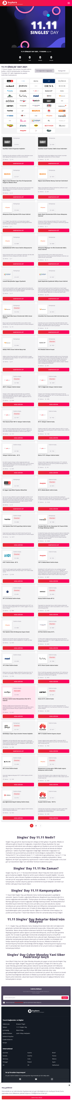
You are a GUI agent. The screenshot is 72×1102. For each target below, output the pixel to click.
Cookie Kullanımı (8, 1039)
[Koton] (10, 106)
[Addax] (10, 101)
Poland (29, 1062)
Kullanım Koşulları (8, 1036)
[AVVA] (7, 761)
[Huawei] (49, 111)
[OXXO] (62, 86)
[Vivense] (23, 106)
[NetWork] (62, 91)
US (3, 1065)
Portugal (5, 1062)
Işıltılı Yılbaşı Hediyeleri (23, 1033)
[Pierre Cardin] (23, 96)
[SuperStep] (10, 111)
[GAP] (49, 81)
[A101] (7, 555)
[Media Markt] (23, 131)
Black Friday (19, 1030)
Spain (54, 1062)
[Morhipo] (36, 116)
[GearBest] (49, 101)
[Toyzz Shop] (10, 126)
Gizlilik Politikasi (7, 1033)
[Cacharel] (10, 86)
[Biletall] (10, 81)
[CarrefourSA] (23, 81)
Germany (5, 1059)
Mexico (54, 1059)
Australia (5, 1052)
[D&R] (49, 106)
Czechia (29, 1056)
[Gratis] (36, 126)
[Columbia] (10, 91)
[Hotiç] (36, 81)
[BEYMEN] (62, 121)
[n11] (23, 116)
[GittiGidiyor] (49, 121)
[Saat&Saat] (49, 96)
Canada (5, 1056)
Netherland (55, 1065)
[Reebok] (49, 91)
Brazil (54, 1052)
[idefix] (23, 126)
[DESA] (49, 86)
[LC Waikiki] (10, 116)
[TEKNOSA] (62, 111)
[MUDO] (62, 126)
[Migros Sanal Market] (36, 111)
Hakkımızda (6, 1024)
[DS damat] (7, 591)
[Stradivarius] (23, 86)
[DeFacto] (10, 121)
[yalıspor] (36, 91)
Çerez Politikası (19, 1002)
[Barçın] (62, 96)
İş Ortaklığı (6, 1030)
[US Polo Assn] (36, 106)
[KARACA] (62, 101)
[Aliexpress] (49, 116)
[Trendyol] (62, 116)
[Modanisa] (62, 106)
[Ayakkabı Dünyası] (23, 101)
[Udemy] (7, 795)
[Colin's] (23, 91)
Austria (29, 1052)
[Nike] (23, 111)
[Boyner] (49, 126)
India (28, 1059)
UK (28, 1065)
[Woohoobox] (36, 131)
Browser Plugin (20, 1024)
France (54, 1056)
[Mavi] (36, 96)
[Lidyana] (36, 86)
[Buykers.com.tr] (13, 3)
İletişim (5, 1027)
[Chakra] (49, 131)
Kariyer (5, 1042)
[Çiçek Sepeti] (36, 121)
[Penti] (23, 121)
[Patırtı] (36, 101)
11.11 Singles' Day (21, 1027)
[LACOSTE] (10, 96)
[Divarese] (62, 81)
